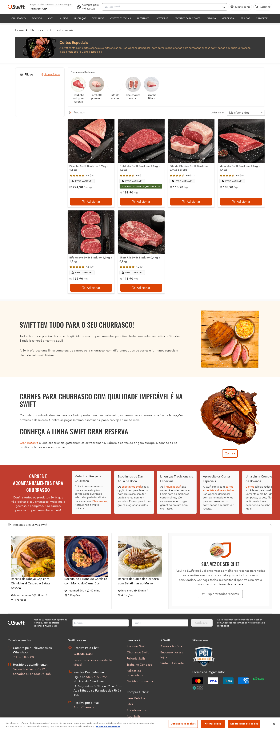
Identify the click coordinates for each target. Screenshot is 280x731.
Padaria (211, 18)
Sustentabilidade (172, 663)
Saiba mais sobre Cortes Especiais (81, 52)
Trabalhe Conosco (139, 665)
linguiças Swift (172, 487)
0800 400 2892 (96, 677)
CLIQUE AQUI (83, 654)
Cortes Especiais (120, 18)
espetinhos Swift (132, 487)
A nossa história (171, 646)
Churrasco (18, 18)
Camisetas (262, 18)
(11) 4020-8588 (23, 657)
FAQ (130, 704)
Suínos (63, 18)
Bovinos (37, 18)
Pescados (98, 18)
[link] (38, 9)
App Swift (133, 716)
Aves (51, 18)
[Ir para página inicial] (16, 7)
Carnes (250, 487)
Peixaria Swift (136, 658)
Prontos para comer (187, 18)
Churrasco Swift (138, 652)
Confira (230, 453)
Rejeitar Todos (213, 723)
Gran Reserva (29, 443)
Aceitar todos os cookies (244, 723)
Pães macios (99, 501)
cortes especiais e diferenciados (218, 488)
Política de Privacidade (108, 727)
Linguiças (80, 18)
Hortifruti (162, 18)
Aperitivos (143, 18)
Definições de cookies (183, 723)
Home (19, 30)
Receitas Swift (136, 646)
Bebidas (245, 18)
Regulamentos (137, 710)
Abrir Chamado (84, 707)
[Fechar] (274, 724)
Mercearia (228, 18)
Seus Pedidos (136, 698)
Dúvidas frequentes (140, 681)
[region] (140, 724)
